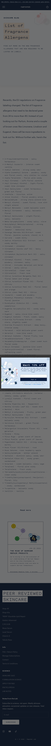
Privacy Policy (28, 384)
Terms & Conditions (37, 384)
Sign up (33, 379)
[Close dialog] (48, 359)
